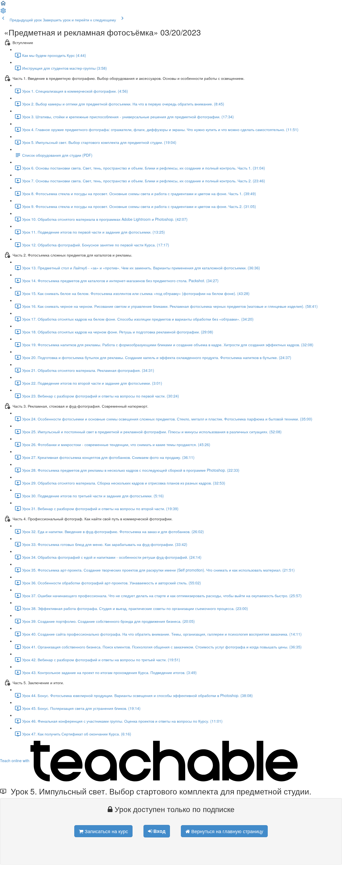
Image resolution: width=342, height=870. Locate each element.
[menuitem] (3, 12)
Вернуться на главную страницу (226, 831)
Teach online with (15, 760)
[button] (3, 4)
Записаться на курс (105, 831)
